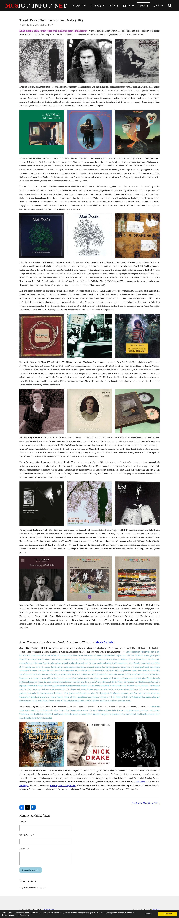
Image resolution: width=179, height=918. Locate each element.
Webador (156, 909)
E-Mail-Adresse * (26, 835)
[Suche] (170, 5)
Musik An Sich (104, 642)
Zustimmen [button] (167, 914)
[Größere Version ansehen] (41, 61)
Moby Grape (139, 782)
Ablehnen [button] (147, 914)
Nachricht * (24, 848)
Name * (22, 822)
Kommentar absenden (30, 870)
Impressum (49, 909)
